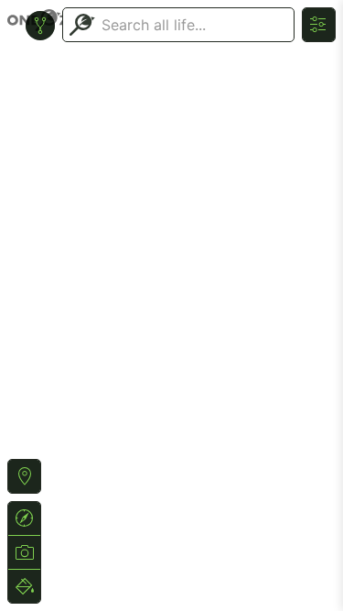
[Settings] (319, 24)
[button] (24, 476)
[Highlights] (24, 586)
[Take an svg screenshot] (24, 552)
